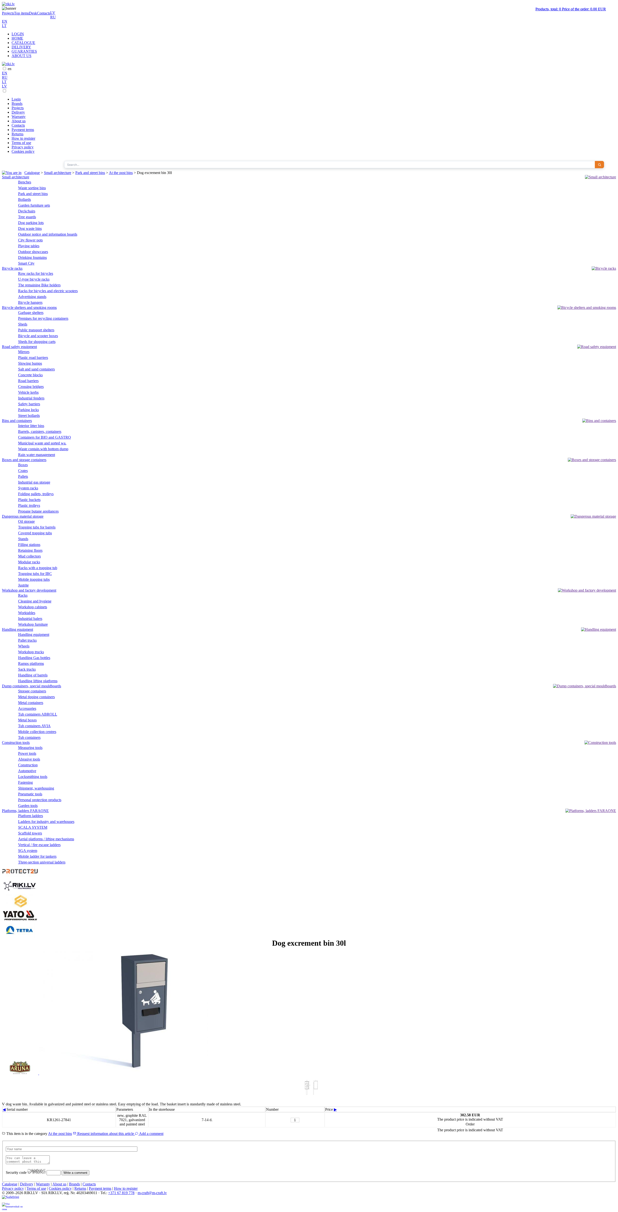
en (9, 69)
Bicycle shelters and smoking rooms (29, 307)
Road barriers (28, 381)
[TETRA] (20, 936)
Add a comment (150, 1134)
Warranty (19, 117)
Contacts (43, 13)
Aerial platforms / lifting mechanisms (46, 839)
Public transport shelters (36, 330)
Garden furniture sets (34, 205)
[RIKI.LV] (20, 892)
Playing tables (28, 246)
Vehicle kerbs (28, 392)
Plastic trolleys (29, 505)
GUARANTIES (24, 51)
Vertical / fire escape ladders (39, 845)
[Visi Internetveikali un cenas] (12, 1206)
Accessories (27, 708)
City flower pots (30, 240)
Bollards (24, 199)
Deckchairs (26, 211)
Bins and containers (17, 421)
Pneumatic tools (30, 794)
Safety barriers (29, 404)
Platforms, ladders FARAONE (25, 811)
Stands (23, 539)
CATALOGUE (23, 43)
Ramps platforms (31, 663)
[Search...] (599, 164)
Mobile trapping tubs (34, 579)
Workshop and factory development (29, 590)
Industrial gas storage (34, 482)
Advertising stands (32, 297)
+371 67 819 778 (121, 1193)
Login (16, 99)
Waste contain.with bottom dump (43, 449)
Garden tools (28, 806)
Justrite (23, 585)
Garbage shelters (30, 313)
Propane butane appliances (38, 511)
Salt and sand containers (36, 369)
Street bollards (29, 416)
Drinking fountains (32, 257)
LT (4, 26)
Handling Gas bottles (34, 658)
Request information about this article (105, 1134)
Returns (17, 134)
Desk (33, 13)
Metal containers (30, 703)
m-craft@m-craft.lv (152, 1193)
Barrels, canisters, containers (39, 431)
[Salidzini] (12, 1199)
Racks (23, 595)
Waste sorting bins (32, 188)
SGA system (27, 851)
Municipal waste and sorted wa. (42, 443)
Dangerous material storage (22, 516)
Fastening (25, 782)
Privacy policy (23, 147)
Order (470, 1124)
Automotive (27, 771)
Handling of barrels (33, 675)
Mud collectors (29, 556)
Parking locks (28, 410)
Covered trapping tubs (35, 533)
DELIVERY (21, 47)
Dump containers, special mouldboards (31, 686)
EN (4, 21)
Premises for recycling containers (43, 318)
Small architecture (57, 173)
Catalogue (32, 173)
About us (19, 121)
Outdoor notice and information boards (47, 234)
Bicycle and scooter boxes (38, 336)
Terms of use (21, 143)
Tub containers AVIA (34, 726)
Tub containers (29, 737)
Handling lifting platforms (37, 681)
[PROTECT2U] (20, 876)
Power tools (27, 753)
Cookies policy (23, 151)
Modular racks (29, 562)
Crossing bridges (31, 387)
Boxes (23, 465)
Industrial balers (30, 619)
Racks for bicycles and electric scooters (48, 291)
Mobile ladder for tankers (37, 856)
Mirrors (23, 352)
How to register (23, 138)
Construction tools (16, 742)
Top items (21, 13)
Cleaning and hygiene (34, 601)
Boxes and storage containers (24, 460)
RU (53, 17)
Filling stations (29, 545)
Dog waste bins (30, 228)
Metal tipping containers (36, 697)
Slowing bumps (30, 363)
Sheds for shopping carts (37, 342)
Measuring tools (30, 748)
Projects (8, 13)
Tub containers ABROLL (37, 714)
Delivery (18, 112)
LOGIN (18, 34)
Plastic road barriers (33, 358)
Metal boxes (27, 720)
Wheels (23, 646)
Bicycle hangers (30, 302)
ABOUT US (21, 56)
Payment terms (23, 130)
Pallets (23, 476)
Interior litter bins (31, 426)
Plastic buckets (29, 500)
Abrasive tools (29, 759)
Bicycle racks (12, 268)
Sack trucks (27, 669)
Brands (17, 104)
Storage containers (32, 691)
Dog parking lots (31, 223)
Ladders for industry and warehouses (46, 822)
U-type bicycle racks (33, 279)
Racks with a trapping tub (37, 568)
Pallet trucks (27, 640)
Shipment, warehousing (36, 788)
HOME (17, 38)
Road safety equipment (19, 347)
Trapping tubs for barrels (37, 527)
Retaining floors (30, 550)
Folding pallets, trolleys (36, 494)
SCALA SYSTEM (32, 827)
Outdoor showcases (33, 252)
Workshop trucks (31, 652)
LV (52, 13)
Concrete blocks (30, 375)
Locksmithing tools (32, 777)
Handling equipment (17, 629)
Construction (28, 765)
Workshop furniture (33, 624)
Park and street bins (90, 173)
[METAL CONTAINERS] (20, 906)
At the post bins (121, 173)
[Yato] (20, 921)
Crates (23, 471)
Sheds (22, 324)
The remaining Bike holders (39, 285)
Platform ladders (30, 816)
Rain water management (36, 455)
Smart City (26, 263)
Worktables (26, 613)
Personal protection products (39, 800)
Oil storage (26, 521)
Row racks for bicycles (35, 273)
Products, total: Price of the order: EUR (570, 9)
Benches (24, 182)
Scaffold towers (30, 833)
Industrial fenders (31, 398)
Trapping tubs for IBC (35, 574)
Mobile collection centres (37, 732)
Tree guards (27, 217)
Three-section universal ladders (41, 862)
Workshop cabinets (32, 607)
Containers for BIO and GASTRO (44, 437)
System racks (28, 488)
